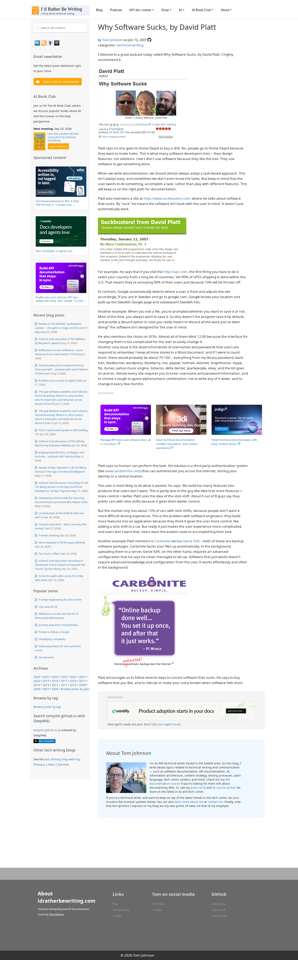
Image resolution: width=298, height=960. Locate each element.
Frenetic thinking (48, 535)
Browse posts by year (75, 689)
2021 (82, 677)
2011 (64, 685)
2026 (36, 677)
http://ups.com (175, 271)
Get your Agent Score (166, 724)
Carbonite (162, 541)
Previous (39, 764)
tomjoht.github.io (45, 730)
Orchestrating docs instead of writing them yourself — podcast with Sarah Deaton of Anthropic (61, 369)
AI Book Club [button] (201, 10)
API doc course (121, 910)
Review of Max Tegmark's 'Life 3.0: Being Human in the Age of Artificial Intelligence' (60, 469)
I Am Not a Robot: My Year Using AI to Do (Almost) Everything (63, 137)
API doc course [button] (140, 10)
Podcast (116, 10)
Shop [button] (165, 10)
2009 (82, 685)
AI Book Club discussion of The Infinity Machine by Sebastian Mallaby (60, 443)
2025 (46, 677)
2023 (64, 677)
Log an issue (219, 910)
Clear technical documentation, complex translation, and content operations (177, 444)
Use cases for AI (47, 606)
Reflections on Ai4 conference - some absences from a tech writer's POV (59, 352)
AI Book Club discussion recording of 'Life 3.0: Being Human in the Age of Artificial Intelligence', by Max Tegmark (61, 487)
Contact (117, 915)
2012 (55, 685)
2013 (46, 685)
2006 (55, 689)
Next (51, 764)
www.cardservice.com (122, 471)
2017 (64, 681)
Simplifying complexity (52, 639)
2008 (36, 689)
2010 (73, 685)
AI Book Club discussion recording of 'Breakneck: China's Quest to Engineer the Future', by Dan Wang (60, 565)
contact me (215, 802)
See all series (46, 657)
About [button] (225, 10)
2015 (82, 681)
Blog (99, 10)
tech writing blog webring (62, 759)
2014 (36, 685)
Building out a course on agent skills (60, 380)
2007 (46, 689)
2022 (73, 677)
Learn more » (58, 146)
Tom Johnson (112, 39)
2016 (73, 681)
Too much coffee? (49, 553)
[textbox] (60, 27)
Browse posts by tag (47, 707)
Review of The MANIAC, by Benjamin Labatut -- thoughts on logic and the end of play (61, 328)
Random (63, 764)
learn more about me (189, 802)
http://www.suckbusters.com (167, 198)
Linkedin (157, 910)
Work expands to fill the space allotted (61, 542)
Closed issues (219, 915)
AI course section (224, 788)
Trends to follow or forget (53, 632)
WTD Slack (158, 904)
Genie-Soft (191, 541)
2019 (46, 681)
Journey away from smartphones (58, 625)
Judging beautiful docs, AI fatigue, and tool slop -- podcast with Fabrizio (59, 454)
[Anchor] (64, 56)
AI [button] (180, 10)
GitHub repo (219, 904)
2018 (55, 681)
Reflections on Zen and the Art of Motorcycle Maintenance (56, 616)
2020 (36, 681)
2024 (55, 677)
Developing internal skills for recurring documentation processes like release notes (61, 500)
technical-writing (130, 45)
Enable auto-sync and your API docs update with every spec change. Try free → (61, 299)
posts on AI (198, 788)
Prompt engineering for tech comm (59, 599)
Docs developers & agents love (54, 251)
